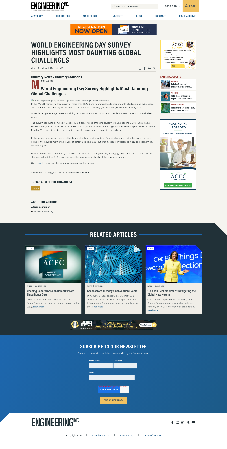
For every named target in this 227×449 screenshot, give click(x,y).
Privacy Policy (127, 435)
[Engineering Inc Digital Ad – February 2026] (178, 154)
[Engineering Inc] (55, 422)
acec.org (171, 6)
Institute (117, 16)
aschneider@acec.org (43, 211)
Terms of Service (152, 435)
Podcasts (160, 16)
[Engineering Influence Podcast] (113, 325)
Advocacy (37, 16)
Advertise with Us (100, 435)
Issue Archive (187, 16)
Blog (139, 16)
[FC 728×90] (113, 29)
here (39, 163)
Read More (38, 306)
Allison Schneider (39, 68)
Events (36, 188)
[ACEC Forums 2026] (178, 54)
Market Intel (91, 16)
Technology (63, 16)
